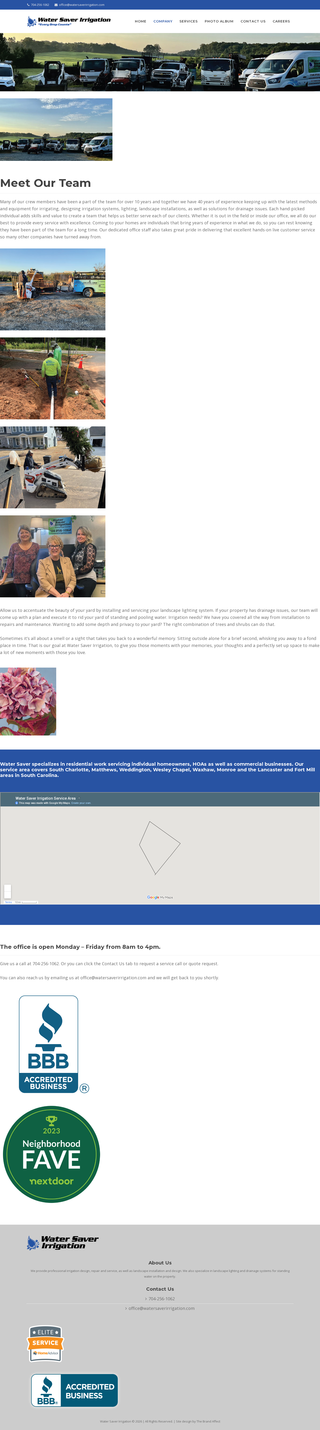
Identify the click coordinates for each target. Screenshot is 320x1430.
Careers (281, 21)
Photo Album (219, 21)
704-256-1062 (40, 5)
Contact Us (253, 21)
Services (188, 21)
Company (162, 21)
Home (140, 21)
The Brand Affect (208, 1421)
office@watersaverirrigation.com (81, 5)
